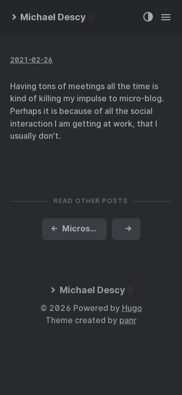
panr (127, 320)
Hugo (132, 308)
